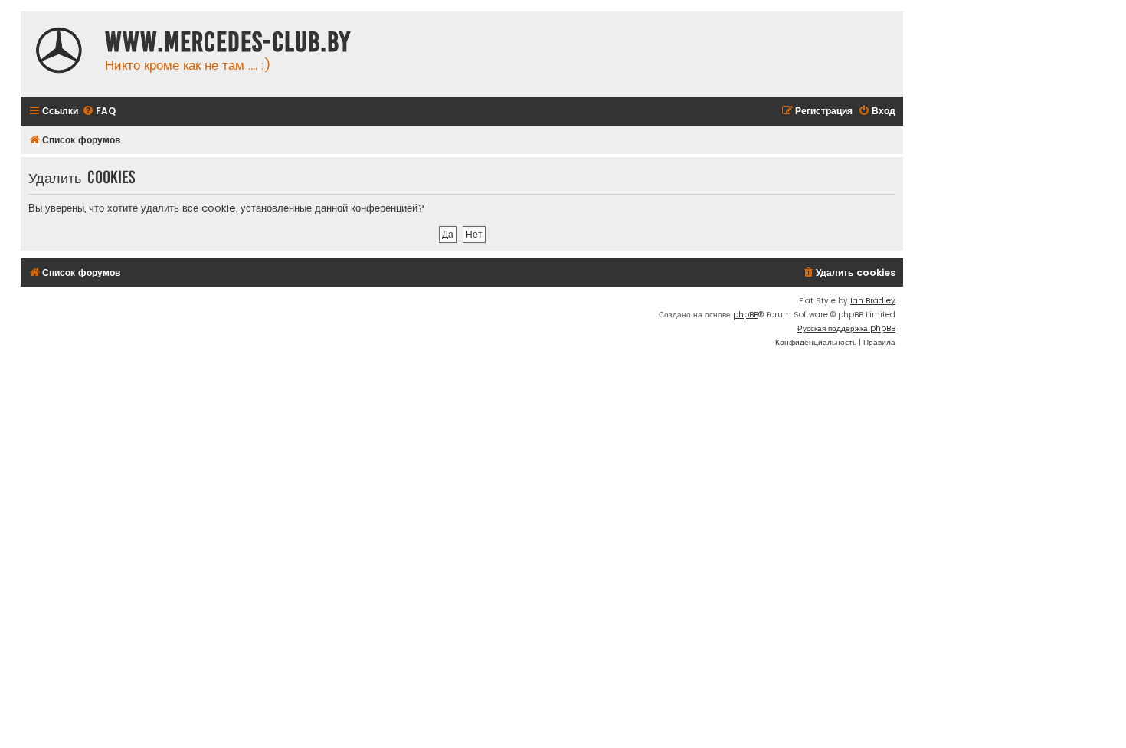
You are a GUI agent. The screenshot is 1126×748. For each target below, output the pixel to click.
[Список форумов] (59, 52)
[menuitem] (99, 111)
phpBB (745, 314)
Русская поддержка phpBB (846, 328)
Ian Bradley (872, 301)
